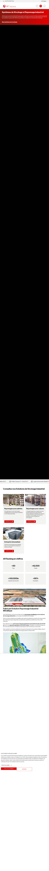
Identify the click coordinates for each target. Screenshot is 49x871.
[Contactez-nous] (40, 6)
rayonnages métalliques (30, 614)
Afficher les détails (5, 765)
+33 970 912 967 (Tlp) (9, 1)
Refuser (24, 769)
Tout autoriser (8, 768)
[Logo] (9, 6)
